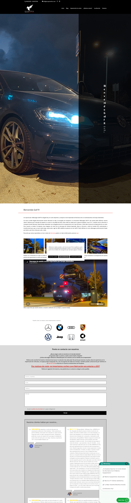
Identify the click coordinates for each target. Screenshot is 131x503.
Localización (97, 8)
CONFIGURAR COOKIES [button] (76, 256)
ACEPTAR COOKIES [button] (53, 256)
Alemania (52, 233)
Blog (67, 8)
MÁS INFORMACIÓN (64, 256)
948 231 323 (51, 363)
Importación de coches (75, 8)
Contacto (104, 8)
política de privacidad (37, 409)
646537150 (35, 1)
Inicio (62, 8)
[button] (126, 463)
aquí (77, 233)
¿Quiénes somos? (87, 8)
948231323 (28, 1)
